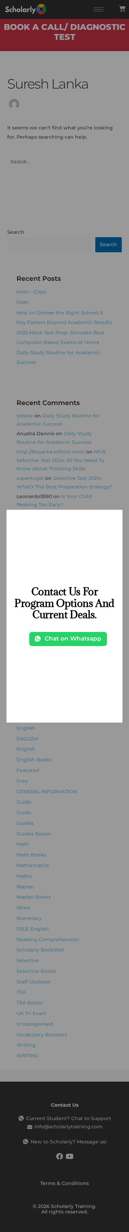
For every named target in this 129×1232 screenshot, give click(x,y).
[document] (64, 616)
